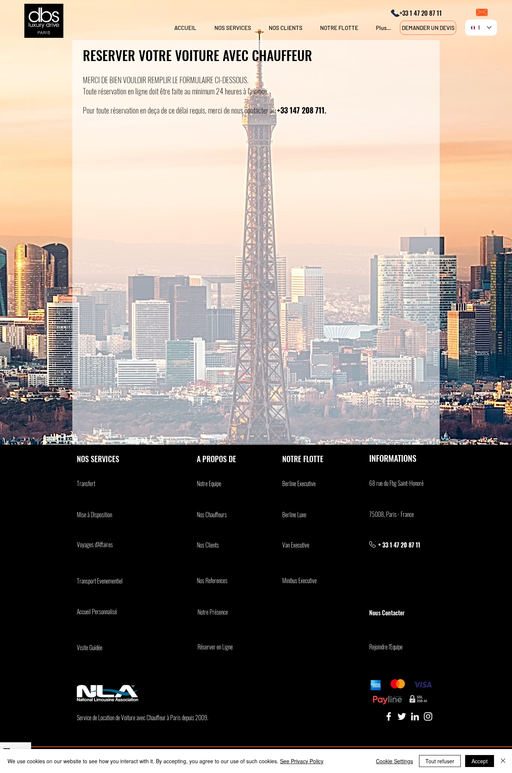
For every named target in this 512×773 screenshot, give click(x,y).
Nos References (212, 580)
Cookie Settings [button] (394, 761)
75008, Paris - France (391, 514)
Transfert (86, 483)
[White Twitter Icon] (401, 716)
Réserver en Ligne (215, 646)
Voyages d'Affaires (95, 544)
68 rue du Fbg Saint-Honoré (396, 483)
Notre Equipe (209, 483)
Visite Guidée (89, 647)
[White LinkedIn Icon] (415, 716)
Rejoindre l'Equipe (386, 646)
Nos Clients (208, 544)
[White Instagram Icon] (428, 716)
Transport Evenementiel (100, 580)
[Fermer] (503, 761)
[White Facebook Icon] (388, 716)
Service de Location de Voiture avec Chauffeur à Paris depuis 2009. (142, 717)
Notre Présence (213, 611)
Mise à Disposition (94, 514)
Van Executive (295, 544)
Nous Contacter (387, 612)
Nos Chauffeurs (212, 514)
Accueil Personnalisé (97, 611)
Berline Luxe (294, 514)
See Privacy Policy (301, 761)
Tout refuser (439, 761)
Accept (480, 761)
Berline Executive (299, 483)
